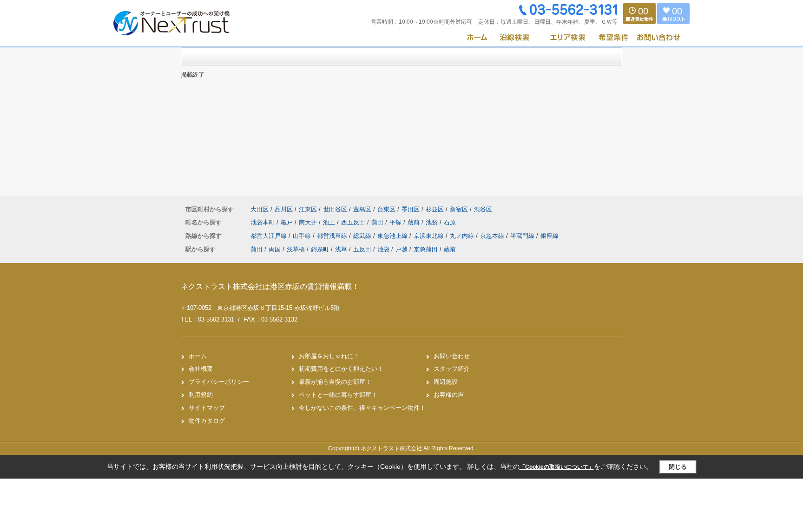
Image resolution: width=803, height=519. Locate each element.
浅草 (341, 249)
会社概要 (201, 368)
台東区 (386, 209)
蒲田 (378, 222)
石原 (450, 222)
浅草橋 (296, 249)
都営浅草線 (333, 235)
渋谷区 (483, 209)
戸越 (401, 249)
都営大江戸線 (269, 235)
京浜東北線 (430, 235)
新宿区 (459, 209)
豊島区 (362, 209)
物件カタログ (207, 420)
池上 (330, 222)
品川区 (284, 209)
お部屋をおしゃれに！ (329, 356)
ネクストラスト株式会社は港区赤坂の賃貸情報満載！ (270, 286)
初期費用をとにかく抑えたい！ (341, 368)
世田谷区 (335, 209)
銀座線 (549, 235)
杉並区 (435, 209)
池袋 (433, 222)
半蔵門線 (523, 235)
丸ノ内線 (463, 235)
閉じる (678, 466)
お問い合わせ (452, 356)
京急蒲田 (426, 249)
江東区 (308, 209)
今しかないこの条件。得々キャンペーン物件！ (362, 407)
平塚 (396, 222)
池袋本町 (263, 222)
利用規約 (201, 394)
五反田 (362, 249)
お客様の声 (449, 394)
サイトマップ (207, 407)
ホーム (198, 356)
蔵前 (414, 222)
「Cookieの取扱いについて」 (557, 467)
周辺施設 (446, 381)
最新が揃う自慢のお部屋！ (335, 381)
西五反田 (354, 222)
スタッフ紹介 (452, 368)
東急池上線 (393, 235)
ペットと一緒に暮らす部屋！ (338, 394)
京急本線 (493, 235)
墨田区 (411, 209)
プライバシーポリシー (219, 381)
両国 (275, 249)
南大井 (309, 222)
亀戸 (288, 222)
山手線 (303, 235)
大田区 (259, 209)
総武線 (363, 235)
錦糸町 (320, 249)
